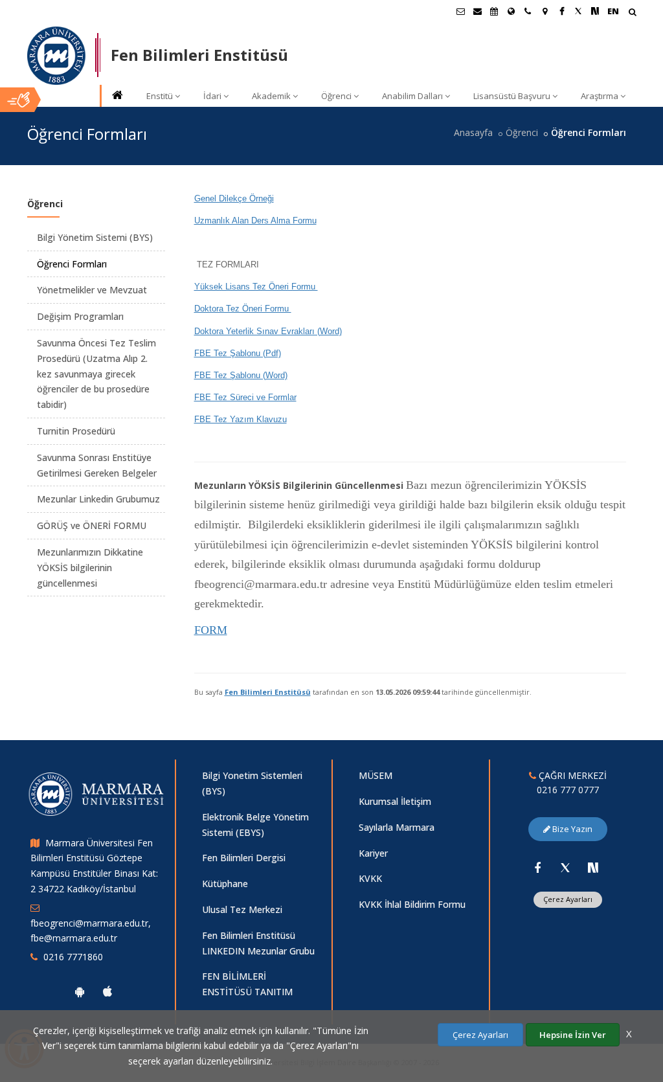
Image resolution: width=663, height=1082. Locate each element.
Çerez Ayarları (567, 899)
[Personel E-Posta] (477, 11)
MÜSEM (375, 775)
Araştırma (599, 96)
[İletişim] (527, 11)
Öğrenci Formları (72, 264)
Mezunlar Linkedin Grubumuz (98, 499)
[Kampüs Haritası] (544, 11)
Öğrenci (336, 96)
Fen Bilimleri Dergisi (244, 857)
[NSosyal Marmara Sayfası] (595, 11)
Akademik (271, 96)
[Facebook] (537, 867)
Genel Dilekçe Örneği (234, 198)
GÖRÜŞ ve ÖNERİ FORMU (91, 525)
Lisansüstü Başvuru (511, 96)
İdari (212, 96)
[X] (565, 867)
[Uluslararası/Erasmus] (510, 11)
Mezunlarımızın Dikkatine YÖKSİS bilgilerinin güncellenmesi (90, 567)
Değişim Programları (80, 316)
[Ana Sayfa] (116, 96)
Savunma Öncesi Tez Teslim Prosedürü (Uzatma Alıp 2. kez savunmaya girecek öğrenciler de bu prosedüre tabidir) (96, 374)
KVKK (370, 878)
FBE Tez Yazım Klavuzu (240, 419)
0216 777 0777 (568, 789)
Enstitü (159, 96)
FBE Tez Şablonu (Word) (240, 375)
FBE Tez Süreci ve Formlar (245, 397)
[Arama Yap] (632, 13)
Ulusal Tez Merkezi (242, 909)
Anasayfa (473, 132)
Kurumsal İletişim (395, 801)
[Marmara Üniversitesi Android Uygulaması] (79, 991)
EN (613, 11)
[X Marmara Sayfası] (578, 11)
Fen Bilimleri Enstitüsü (268, 692)
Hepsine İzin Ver (572, 1035)
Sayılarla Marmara (396, 827)
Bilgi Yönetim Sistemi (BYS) (95, 237)
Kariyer (373, 853)
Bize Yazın (571, 829)
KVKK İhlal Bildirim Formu (412, 904)
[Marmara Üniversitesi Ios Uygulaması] (107, 991)
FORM (210, 630)
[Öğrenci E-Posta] (460, 11)
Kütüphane (225, 883)
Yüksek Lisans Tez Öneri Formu (256, 286)
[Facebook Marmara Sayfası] (561, 11)
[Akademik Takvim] (494, 11)
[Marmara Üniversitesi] (56, 56)
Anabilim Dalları (412, 96)
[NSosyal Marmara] (593, 867)
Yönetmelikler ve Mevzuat (92, 290)
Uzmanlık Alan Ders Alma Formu (255, 220)
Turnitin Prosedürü (76, 431)
